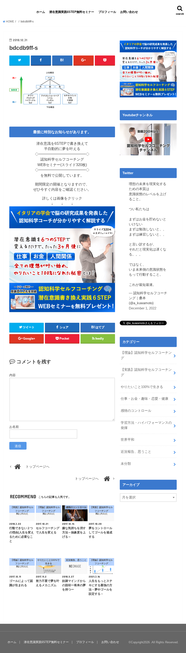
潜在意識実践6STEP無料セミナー (71, 12)
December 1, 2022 (142, 308)
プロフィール (107, 12)
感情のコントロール (136, 410)
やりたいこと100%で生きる (142, 387)
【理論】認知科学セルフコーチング (146, 355)
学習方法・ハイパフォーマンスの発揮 (146, 425)
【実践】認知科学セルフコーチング (146, 372)
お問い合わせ (129, 12)
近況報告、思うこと (136, 451)
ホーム (40, 12)
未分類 (126, 463)
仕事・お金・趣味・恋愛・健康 (144, 398)
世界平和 (127, 439)
